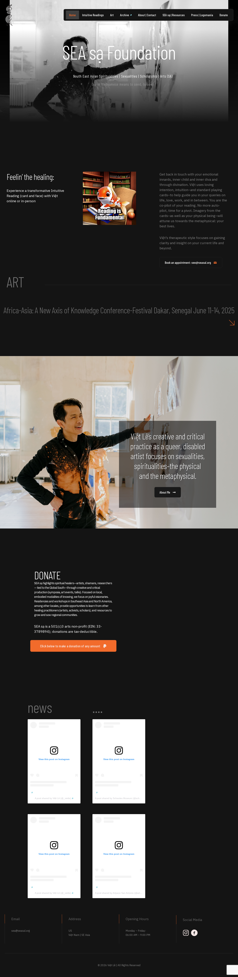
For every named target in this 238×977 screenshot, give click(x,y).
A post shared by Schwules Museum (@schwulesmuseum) (125, 798)
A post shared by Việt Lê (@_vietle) (53, 798)
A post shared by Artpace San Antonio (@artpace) (120, 893)
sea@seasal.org (20, 930)
